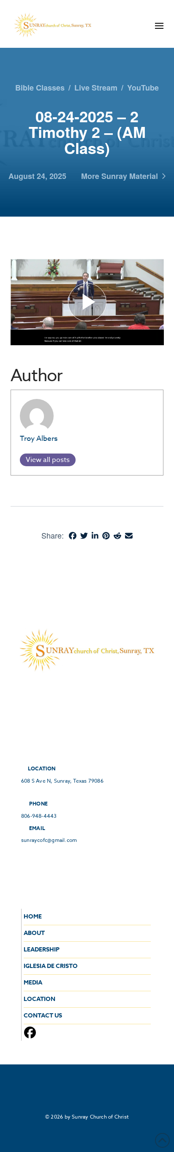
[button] (159, 26)
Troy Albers (38, 438)
